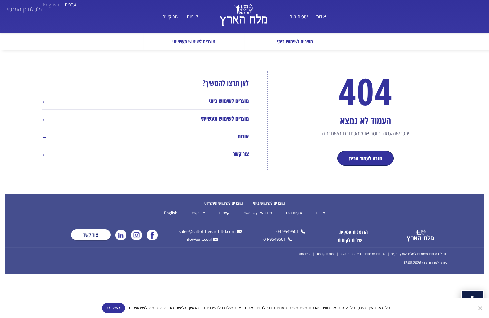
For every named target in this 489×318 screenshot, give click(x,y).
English (51, 4)
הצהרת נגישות (350, 253)
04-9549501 (287, 231)
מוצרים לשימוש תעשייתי (223, 203)
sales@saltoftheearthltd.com (207, 231)
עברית (70, 4)
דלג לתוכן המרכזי (25, 9)
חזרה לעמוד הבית (365, 158)
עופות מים (298, 17)
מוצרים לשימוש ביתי (269, 203)
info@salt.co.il (198, 239)
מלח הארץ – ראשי (258, 213)
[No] (480, 308)
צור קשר (171, 17)
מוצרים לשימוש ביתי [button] (295, 41)
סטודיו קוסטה (325, 253)
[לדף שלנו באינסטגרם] (136, 235)
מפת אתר (305, 253)
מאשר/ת (113, 307)
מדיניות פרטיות (376, 253)
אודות (321, 17)
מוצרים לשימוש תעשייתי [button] (193, 41)
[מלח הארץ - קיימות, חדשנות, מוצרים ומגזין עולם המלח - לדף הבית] (420, 235)
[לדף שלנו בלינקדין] (120, 235)
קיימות (192, 17)
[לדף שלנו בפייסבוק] (152, 235)
